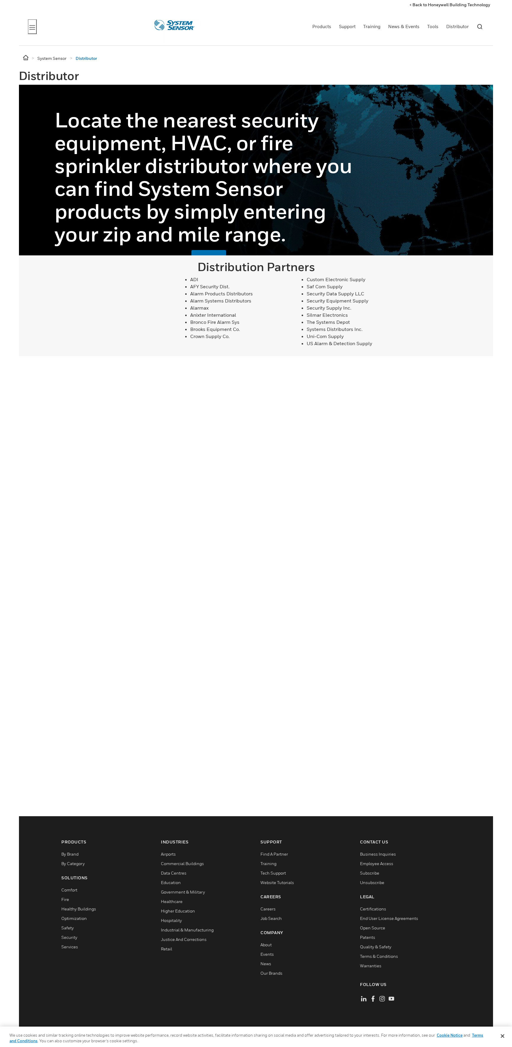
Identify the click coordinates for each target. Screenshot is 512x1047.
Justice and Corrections (184, 939)
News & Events (404, 26)
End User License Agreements (389, 918)
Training (371, 26)
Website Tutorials (277, 882)
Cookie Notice (450, 1035)
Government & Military (183, 891)
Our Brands (271, 973)
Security (69, 937)
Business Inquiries (378, 854)
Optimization (74, 918)
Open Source (372, 927)
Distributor (457, 26)
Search (479, 26)
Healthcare (172, 901)
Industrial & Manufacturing (187, 929)
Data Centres (173, 872)
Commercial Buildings (182, 863)
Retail (166, 948)
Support (347, 26)
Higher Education (178, 910)
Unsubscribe (372, 882)
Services (69, 946)
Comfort (69, 889)
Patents (367, 937)
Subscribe (369, 872)
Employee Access (376, 863)
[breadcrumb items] (26, 58)
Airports (168, 854)
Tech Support (273, 872)
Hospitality (171, 920)
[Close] (502, 1036)
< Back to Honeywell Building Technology (449, 4)
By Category (73, 863)
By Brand (70, 854)
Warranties (370, 965)
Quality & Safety (375, 946)
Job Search (271, 918)
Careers (268, 908)
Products (321, 26)
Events (267, 954)
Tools (433, 26)
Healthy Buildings (78, 908)
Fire (65, 899)
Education (171, 882)
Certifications (373, 908)
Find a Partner (274, 854)
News (265, 963)
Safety (67, 927)
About (266, 944)
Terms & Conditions (379, 956)
